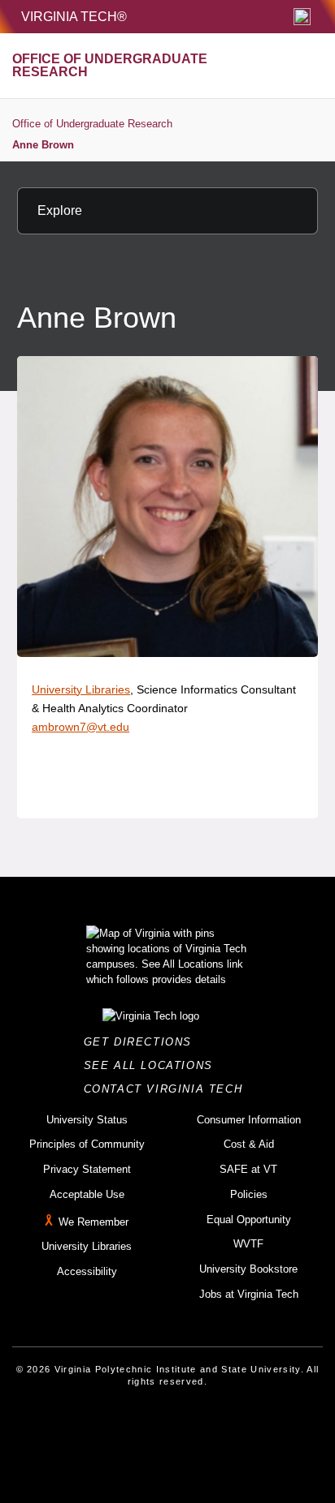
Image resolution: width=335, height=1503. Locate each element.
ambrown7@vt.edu (80, 726)
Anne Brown (43, 145)
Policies (249, 1194)
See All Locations (153, 1065)
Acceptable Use (87, 1194)
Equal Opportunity (249, 1219)
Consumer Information (249, 1120)
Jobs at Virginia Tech (248, 1294)
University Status (87, 1120)
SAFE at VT (248, 1169)
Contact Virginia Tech (168, 1089)
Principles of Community (87, 1144)
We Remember (93, 1222)
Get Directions (143, 1042)
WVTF (248, 1244)
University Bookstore (248, 1269)
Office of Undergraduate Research (92, 124)
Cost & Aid (249, 1144)
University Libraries (81, 689)
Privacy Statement (87, 1169)
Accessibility (87, 1271)
